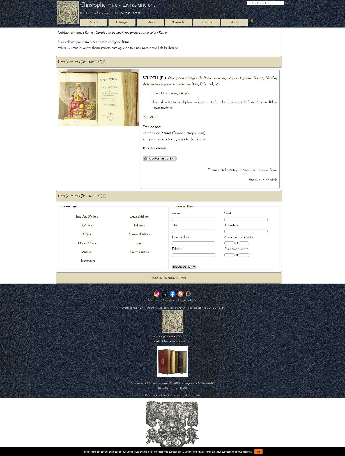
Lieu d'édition (181, 237)
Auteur (176, 213)
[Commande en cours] (263, 21)
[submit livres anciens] (287, 3)
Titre (175, 225)
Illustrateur (231, 225)
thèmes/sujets (101, 48)
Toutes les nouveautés (169, 278)
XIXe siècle (270, 180)
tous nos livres (139, 48)
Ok (258, 451)
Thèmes (213, 170)
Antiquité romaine (255, 170)
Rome (273, 170)
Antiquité (235, 170)
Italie (224, 170)
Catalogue (122, 22)
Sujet (227, 213)
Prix (226, 249)
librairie (173, 48)
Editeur (177, 249)
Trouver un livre (182, 206)
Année (228, 237)
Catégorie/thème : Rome (76, 33)
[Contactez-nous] (139, 13)
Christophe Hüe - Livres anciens (117, 5)
